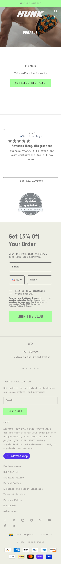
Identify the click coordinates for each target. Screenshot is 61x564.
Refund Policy (12, 483)
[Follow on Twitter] (14, 520)
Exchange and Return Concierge (23, 488)
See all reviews (31, 180)
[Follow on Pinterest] (40, 520)
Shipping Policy (13, 477)
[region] (30, 352)
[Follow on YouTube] (49, 520)
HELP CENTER (10, 471)
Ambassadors (10, 511)
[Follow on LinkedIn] (14, 525)
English (45, 535)
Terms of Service (14, 494)
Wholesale (9, 505)
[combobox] (17, 279)
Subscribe (15, 411)
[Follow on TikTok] (5, 525)
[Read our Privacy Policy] (50, 299)
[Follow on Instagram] (22, 520)
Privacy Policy (12, 499)
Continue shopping (30, 82)
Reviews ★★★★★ (12, 466)
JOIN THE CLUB (30, 317)
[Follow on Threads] (31, 520)
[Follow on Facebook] (5, 520)
